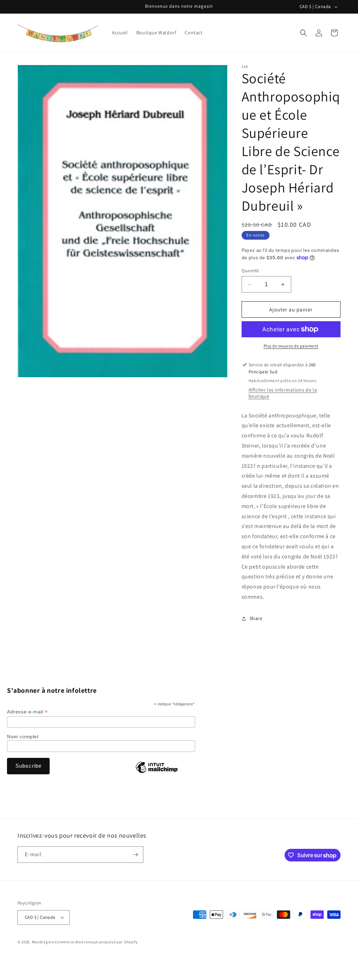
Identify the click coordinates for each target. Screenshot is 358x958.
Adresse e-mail (27, 712)
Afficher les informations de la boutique (283, 393)
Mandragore (43, 941)
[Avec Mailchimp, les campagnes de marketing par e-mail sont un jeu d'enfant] (156, 772)
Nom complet (23, 736)
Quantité (250, 271)
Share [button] (256, 618)
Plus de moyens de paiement (291, 345)
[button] (303, 33)
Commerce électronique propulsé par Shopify (96, 941)
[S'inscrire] (135, 854)
